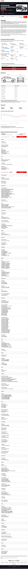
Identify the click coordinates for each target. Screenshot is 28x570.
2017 (9, 3)
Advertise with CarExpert (12, 562)
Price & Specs (12, 3)
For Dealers (18, 562)
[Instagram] (12, 560)
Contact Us (22, 562)
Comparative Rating (11, 16)
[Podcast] (18, 560)
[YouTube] (9, 560)
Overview (7, 16)
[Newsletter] (22, 1)
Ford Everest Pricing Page (5, 127)
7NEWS (25, 562)
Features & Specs (20, 16)
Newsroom (6, 562)
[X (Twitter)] (15, 560)
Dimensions (16, 16)
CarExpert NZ (14, 564)
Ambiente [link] (15, 3)
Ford (6, 3)
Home (1, 3)
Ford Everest (5, 21)
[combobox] (6, 136)
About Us (3, 562)
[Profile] (25, 1)
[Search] (24, 1)
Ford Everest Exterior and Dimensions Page (8, 101)
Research (4, 3)
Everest (8, 3)
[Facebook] (10, 560)
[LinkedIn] (17, 560)
